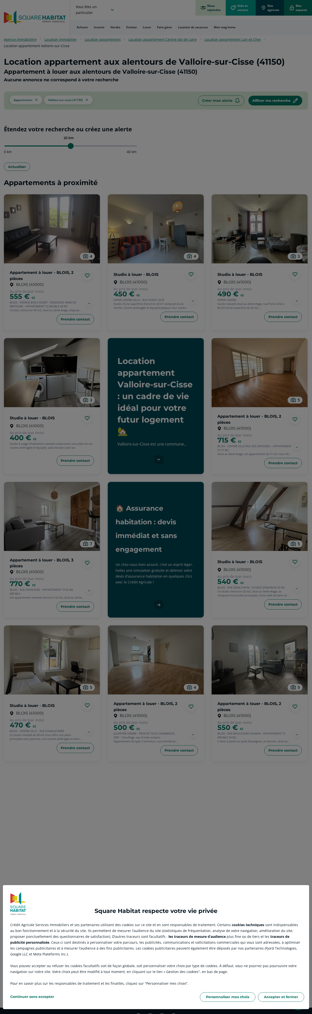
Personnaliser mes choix (227, 997)
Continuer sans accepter (32, 996)
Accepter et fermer (281, 997)
